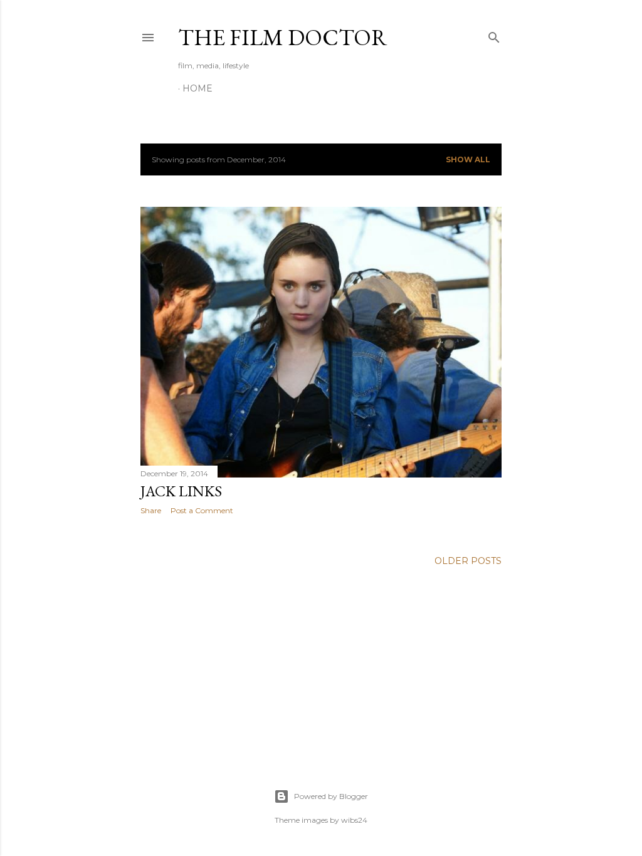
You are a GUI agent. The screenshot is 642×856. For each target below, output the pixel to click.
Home (197, 88)
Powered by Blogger (331, 796)
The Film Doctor (282, 37)
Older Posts (468, 560)
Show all (468, 159)
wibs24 (354, 820)
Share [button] (150, 510)
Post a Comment (202, 510)
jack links (181, 491)
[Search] (494, 35)
